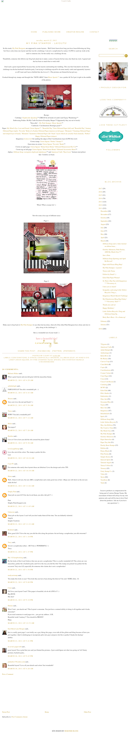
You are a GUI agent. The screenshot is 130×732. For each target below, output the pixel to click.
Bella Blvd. (104, 356)
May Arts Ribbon (106, 425)
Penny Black (105, 451)
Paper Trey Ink (105, 442)
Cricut (103, 379)
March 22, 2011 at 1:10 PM (20, 536)
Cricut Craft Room (107, 381)
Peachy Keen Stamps (108, 445)
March (103, 241)
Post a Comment (7, 674)
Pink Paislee (105, 454)
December (104, 211)
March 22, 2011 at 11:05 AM (21, 506)
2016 (101, 192)
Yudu (102, 483)
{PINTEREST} (69, 351)
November (104, 214)
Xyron (103, 477)
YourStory (104, 480)
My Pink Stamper (27, 325)
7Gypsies (104, 344)
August (103, 224)
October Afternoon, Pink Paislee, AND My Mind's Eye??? (114, 250)
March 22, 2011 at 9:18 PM (20, 600)
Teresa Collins (105, 465)
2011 (101, 208)
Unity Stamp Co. (106, 471)
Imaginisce (104, 410)
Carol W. (11, 464)
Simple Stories (105, 457)
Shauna (10, 398)
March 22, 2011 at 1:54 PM (20, 569)
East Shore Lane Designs (16, 629)
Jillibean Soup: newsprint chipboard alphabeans (29, 152)
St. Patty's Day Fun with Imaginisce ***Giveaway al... (115, 282)
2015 (101, 195)
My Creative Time (107, 428)
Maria (10, 476)
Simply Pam (12, 491)
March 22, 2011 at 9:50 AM (20, 443)
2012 (101, 205)
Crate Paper (104, 376)
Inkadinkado (105, 413)
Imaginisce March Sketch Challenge (115, 296)
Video (103, 474)
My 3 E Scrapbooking (15, 557)
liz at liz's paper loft (14, 646)
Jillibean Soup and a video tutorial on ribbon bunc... (114, 245)
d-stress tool (28, 139)
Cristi (10, 588)
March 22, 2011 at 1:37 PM (20, 552)
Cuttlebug (104, 384)
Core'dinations (19, 358)
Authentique (105, 353)
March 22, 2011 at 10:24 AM (21, 458)
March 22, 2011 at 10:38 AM (21, 470)
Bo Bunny (104, 358)
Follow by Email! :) (109, 274)
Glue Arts (104, 399)
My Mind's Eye (106, 431)
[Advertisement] (21, 693)
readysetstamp (13, 575)
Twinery (103, 468)
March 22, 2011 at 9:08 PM (20, 582)
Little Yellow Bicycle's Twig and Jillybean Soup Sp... (114, 312)
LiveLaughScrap (13, 448)
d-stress (32, 358)
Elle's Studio (105, 393)
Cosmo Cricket (106, 373)
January (103, 324)
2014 (101, 198)
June (102, 231)
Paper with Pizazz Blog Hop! (112, 264)
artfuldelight (12, 386)
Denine (10, 605)
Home (34, 32)
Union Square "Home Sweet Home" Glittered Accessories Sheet (54, 149)
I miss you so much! (109, 286)
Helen (10, 423)
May (102, 234)
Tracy (10, 542)
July (102, 227)
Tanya (10, 411)
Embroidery (105, 396)
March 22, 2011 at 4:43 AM (20, 393)
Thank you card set (109, 305)
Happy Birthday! (108, 308)
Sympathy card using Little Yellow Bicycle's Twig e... (115, 291)
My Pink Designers (18, 48)
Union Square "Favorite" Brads (53, 144)
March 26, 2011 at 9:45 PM (20, 656)
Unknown (11, 512)
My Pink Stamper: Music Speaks (50, 123)
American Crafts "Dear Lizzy (61, 152)
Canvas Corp (105, 361)
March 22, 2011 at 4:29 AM (20, 380)
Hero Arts (104, 407)
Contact (94, 32)
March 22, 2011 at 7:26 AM (20, 430)
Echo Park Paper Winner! (111, 277)
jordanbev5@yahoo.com (16, 662)
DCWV (103, 387)
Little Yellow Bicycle (108, 422)
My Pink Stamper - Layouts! (112, 268)
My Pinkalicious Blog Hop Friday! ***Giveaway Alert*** (115, 300)
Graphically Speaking (29, 118)
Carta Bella (104, 364)
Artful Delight (105, 350)
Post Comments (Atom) (19, 717)
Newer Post (6, 712)
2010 (101, 329)
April (103, 237)
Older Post (87, 712)
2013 (101, 202)
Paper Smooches (106, 439)
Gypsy (103, 405)
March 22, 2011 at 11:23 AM (21, 524)
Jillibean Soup (67, 358)
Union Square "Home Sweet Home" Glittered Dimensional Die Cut (53, 147)
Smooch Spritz (106, 460)
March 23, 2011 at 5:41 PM (20, 641)
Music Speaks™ (54, 77)
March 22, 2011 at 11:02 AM (21, 486)
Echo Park (104, 390)
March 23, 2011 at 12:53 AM (21, 623)
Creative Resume (75, 32)
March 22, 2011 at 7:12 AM (20, 418)
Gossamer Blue (106, 402)
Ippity (103, 416)
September (104, 221)
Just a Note (106, 255)
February (104, 321)
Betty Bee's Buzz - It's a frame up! (114, 317)
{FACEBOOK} (44, 351)
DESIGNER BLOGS (71, 731)
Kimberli (11, 530)
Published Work (52, 32)
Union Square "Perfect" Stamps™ (51, 141)
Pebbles (103, 448)
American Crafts (106, 347)
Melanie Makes (13, 373)
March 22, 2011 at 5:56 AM (20, 405)
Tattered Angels (106, 462)
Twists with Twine (109, 271)
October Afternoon (107, 436)
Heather (10, 436)
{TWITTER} (57, 351)
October (104, 218)
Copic (103, 367)
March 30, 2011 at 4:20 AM (20, 668)
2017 (101, 188)
